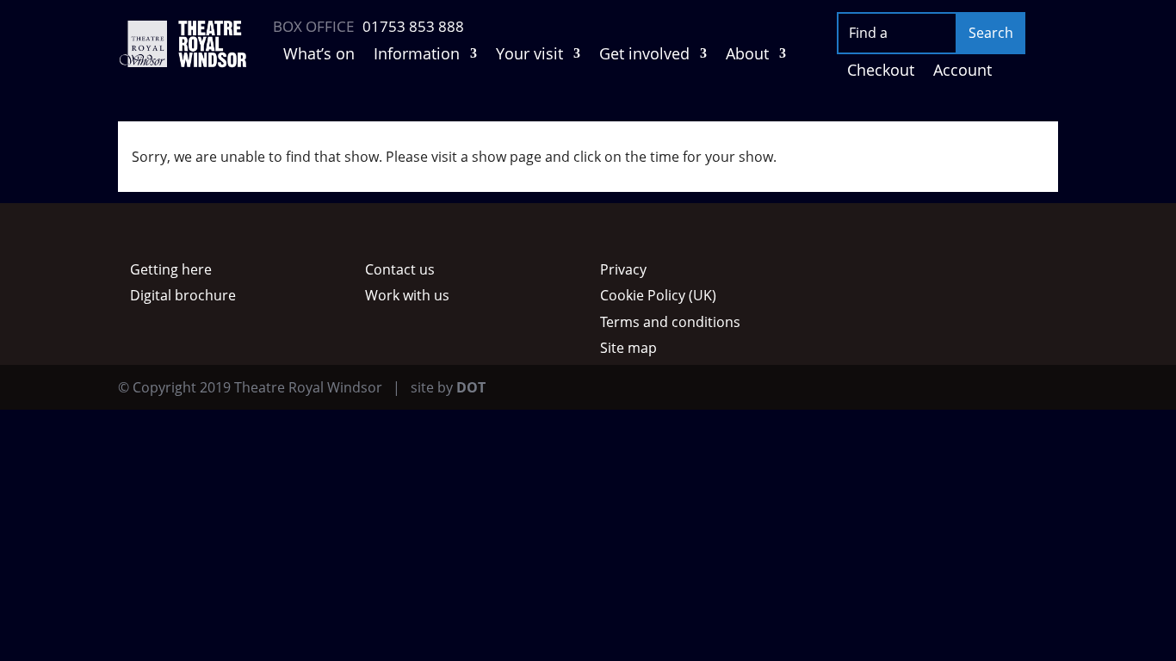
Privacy (623, 269)
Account (962, 72)
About (747, 55)
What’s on (319, 55)
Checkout (880, 72)
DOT (471, 387)
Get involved (644, 55)
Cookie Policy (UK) (658, 295)
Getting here (171, 269)
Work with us (407, 295)
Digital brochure (183, 295)
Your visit (529, 55)
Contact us (400, 269)
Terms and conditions (670, 321)
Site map (628, 347)
